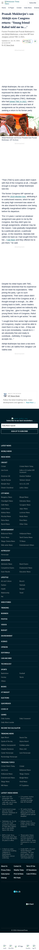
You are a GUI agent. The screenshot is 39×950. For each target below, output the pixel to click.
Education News (25, 578)
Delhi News (5, 511)
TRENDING (5, 614)
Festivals (22, 591)
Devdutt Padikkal (25, 482)
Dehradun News (25, 507)
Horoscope (4, 561)
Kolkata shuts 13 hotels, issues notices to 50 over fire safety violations (28, 830)
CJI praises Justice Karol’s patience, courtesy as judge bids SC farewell (27, 805)
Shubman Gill (5, 482)
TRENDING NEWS (7, 740)
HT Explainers (24, 792)
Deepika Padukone (7, 755)
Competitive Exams (7, 574)
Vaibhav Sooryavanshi (8, 751)
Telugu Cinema (24, 780)
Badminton (4, 680)
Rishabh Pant (5, 490)
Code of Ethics (31, 880)
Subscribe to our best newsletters (19, 427)
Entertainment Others (27, 551)
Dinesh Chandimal (7, 494)
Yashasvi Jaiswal (25, 486)
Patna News (5, 526)
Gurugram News (25, 511)
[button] (2, 2)
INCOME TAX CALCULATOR (10, 734)
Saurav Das (23, 744)
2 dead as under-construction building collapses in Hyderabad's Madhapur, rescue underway (9, 859)
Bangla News (24, 784)
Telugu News (5, 788)
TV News (22, 547)
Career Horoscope (7, 759)
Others (3, 687)
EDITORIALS (5, 659)
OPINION (4, 653)
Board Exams (24, 570)
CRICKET (4, 469)
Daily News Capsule (8, 432)
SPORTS (4, 676)
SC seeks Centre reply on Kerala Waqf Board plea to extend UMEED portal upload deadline (28, 818)
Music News (5, 544)
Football (22, 680)
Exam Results (5, 578)
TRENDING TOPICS (8, 769)
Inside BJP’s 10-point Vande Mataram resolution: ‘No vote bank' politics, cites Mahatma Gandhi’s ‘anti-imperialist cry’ (28, 859)
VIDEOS (4, 631)
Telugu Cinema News (8, 547)
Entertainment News (8, 784)
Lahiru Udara (24, 494)
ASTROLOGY (5, 557)
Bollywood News (6, 540)
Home (4, 8)
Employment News (26, 574)
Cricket (19, 8)
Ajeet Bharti (5, 744)
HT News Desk (9, 45)
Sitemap (4, 884)
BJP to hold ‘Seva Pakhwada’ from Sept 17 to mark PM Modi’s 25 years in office (9, 843)
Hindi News (23, 788)
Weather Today (19, 876)
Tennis (22, 683)
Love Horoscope (25, 759)
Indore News (5, 515)
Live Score (4, 476)
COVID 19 (4, 715)
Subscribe (32, 3)
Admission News (6, 570)
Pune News (23, 526)
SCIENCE (4, 648)
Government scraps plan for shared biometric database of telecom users (9, 818)
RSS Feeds (17, 884)
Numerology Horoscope (9, 763)
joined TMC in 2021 (18, 101)
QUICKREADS (6, 710)
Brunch (22, 587)
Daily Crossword (25, 725)
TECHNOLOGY (6, 670)
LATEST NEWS (6, 452)
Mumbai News (6, 523)
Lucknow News (25, 519)
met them (11, 240)
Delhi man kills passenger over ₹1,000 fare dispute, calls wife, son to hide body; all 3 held (9, 806)
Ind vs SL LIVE (24, 490)
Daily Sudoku (5, 725)
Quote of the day (7, 747)
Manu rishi (23, 755)
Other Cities (24, 530)
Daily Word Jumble (7, 729)
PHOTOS (4, 625)
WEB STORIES (6, 608)
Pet (2, 603)
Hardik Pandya (6, 486)
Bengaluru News (6, 503)
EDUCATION (5, 566)
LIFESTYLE (4, 583)
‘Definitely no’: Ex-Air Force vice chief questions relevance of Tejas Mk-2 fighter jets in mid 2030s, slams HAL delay (9, 832)
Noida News (24, 523)
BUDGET (4, 636)
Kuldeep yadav (24, 751)
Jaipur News (24, 515)
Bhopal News (24, 503)
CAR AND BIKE (6, 664)
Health (3, 595)
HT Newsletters (31, 876)
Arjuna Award (24, 747)
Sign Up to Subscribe (19, 437)
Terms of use (30, 872)
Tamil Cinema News (26, 544)
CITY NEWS (5, 499)
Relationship (5, 599)
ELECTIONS (5, 704)
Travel (21, 599)
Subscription (5, 880)
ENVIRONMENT (6, 642)
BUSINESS (4, 620)
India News (28, 8)
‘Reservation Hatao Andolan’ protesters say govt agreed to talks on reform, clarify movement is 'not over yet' (28, 845)
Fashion (3, 591)
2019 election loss (18, 196)
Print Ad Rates (18, 880)
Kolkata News (5, 519)
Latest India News (9, 799)
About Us (4, 872)
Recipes (22, 595)
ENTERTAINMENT (7, 536)
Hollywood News (25, 540)
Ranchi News (5, 530)
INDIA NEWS (5, 463)
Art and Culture (6, 587)
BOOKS (3, 693)
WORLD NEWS (6, 457)
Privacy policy (6, 876)
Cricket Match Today (26, 473)
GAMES (3, 721)
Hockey (3, 683)
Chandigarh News (7, 507)
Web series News (7, 551)
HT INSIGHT (5, 698)
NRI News (4, 792)
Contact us (17, 872)
